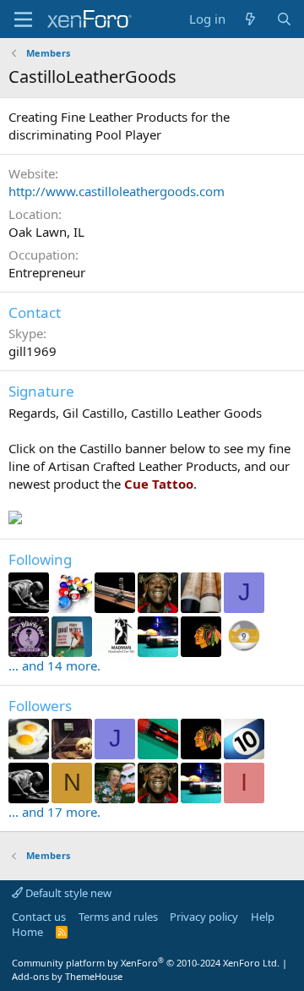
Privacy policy (204, 916)
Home (27, 931)
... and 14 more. (54, 665)
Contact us (39, 916)
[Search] (284, 19)
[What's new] (250, 19)
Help (262, 916)
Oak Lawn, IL (46, 231)
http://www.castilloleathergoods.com (116, 191)
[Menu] (23, 19)
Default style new (67, 893)
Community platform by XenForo (146, 962)
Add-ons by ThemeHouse (67, 976)
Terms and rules (118, 916)
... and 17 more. (54, 811)
